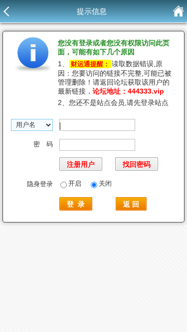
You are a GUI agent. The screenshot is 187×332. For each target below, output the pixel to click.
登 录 (76, 204)
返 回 (131, 204)
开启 (74, 183)
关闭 (105, 183)
